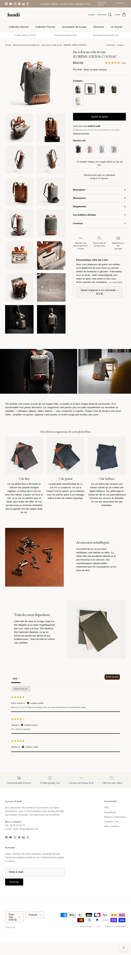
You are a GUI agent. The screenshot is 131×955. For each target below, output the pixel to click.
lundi (13, 927)
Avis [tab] (15, 678)
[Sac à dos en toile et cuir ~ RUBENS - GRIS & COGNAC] (90, 89)
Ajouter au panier (99, 116)
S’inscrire (14, 882)
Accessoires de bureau (74, 26)
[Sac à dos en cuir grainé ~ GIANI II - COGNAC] (90, 149)
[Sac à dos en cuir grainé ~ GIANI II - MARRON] (114, 149)
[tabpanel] (65, 719)
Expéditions (110, 812)
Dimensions (79, 198)
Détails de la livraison (81, 133)
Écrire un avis (112, 677)
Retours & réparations (115, 817)
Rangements (79, 206)
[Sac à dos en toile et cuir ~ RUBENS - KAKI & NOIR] (114, 89)
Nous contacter (111, 826)
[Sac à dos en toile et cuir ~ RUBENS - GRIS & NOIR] (78, 89)
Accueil (8, 45)
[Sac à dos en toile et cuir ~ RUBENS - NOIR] (102, 89)
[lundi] (13, 14)
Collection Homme (19, 26)
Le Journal (116, 26)
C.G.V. (98, 926)
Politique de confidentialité (115, 926)
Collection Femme (45, 26)
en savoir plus (116, 282)
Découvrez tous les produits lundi (26, 45)
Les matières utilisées (84, 215)
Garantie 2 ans (111, 821)
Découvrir (98, 26)
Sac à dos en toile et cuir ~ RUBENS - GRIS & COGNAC (64, 45)
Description (79, 189)
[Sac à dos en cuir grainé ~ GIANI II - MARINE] (102, 149)
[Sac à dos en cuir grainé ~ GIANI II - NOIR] (78, 149)
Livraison (78, 223)
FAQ (106, 807)
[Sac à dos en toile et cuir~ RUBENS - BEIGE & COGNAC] (78, 101)
